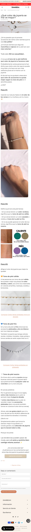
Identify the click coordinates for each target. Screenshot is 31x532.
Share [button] (3, 460)
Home (2, 10)
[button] (2, 7)
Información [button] (7, 504)
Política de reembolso (23, 526)
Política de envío (24, 528)
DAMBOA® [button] (7, 500)
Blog (5, 10)
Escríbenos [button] (7, 512)
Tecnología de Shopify (15, 526)
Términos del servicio (16, 528)
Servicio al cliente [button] (9, 508)
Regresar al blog (16, 465)
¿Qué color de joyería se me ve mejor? (13, 10)
